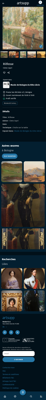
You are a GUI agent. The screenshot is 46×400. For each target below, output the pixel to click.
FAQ (4, 371)
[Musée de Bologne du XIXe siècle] (6, 85)
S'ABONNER (18, 359)
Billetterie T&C (8, 378)
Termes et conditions (11, 374)
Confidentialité (8, 385)
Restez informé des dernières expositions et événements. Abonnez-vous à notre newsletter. (17, 348)
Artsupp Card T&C (9, 381)
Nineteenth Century (10, 103)
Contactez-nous (8, 368)
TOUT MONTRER (10, 156)
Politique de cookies (11, 388)
